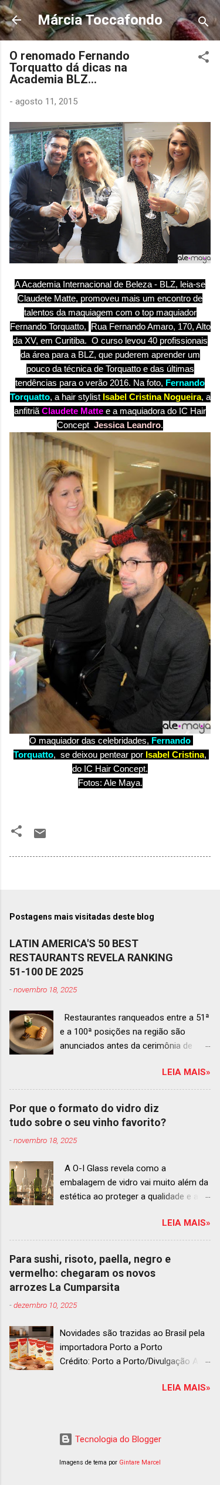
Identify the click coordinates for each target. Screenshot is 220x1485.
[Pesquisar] (204, 24)
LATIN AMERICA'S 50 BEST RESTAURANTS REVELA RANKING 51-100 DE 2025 (91, 957)
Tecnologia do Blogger (117, 1439)
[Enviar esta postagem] (40, 837)
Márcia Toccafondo (100, 20)
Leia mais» (186, 1072)
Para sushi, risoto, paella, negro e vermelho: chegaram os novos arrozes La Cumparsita (90, 1273)
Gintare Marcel (140, 1462)
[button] (204, 59)
